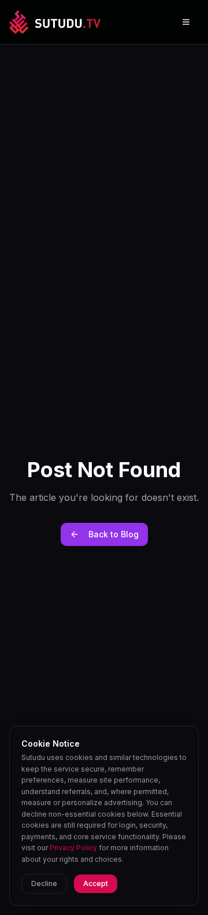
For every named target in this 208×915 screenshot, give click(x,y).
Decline (44, 883)
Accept (95, 883)
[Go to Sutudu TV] (55, 22)
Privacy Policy (73, 847)
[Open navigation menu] (186, 22)
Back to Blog (113, 534)
